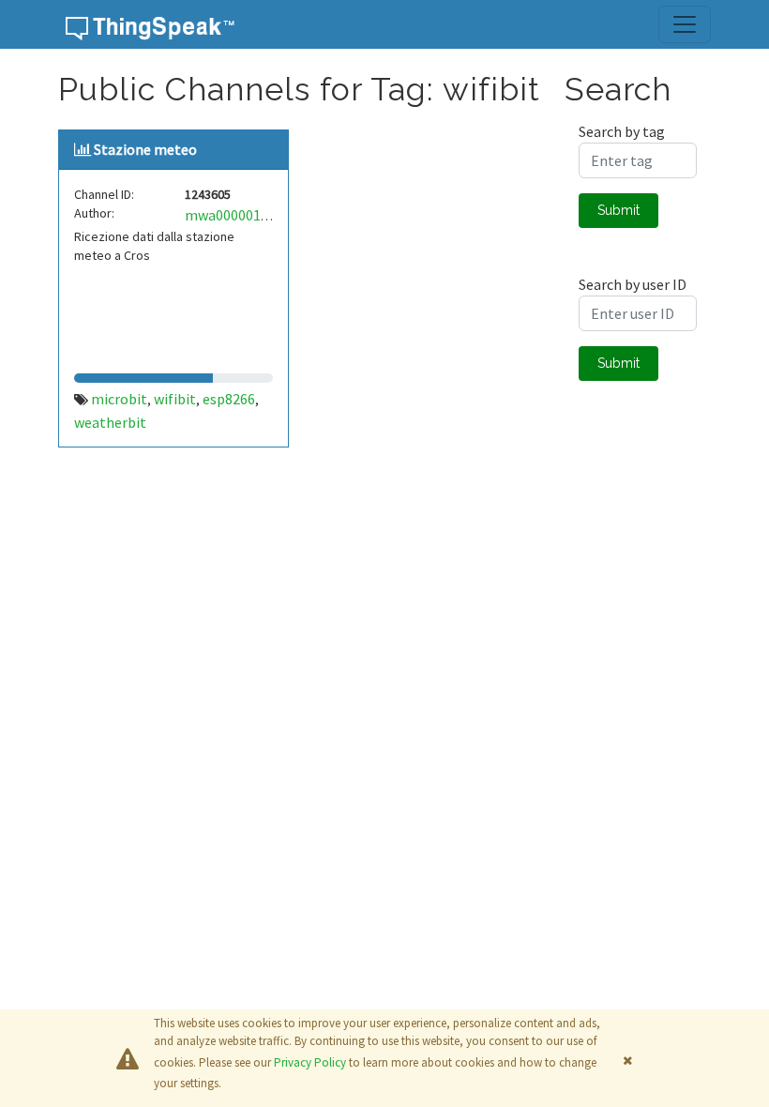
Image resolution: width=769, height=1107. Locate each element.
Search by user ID (632, 284)
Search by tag (622, 131)
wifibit (175, 398)
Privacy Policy (310, 1062)
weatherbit (110, 422)
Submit (618, 210)
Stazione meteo (145, 149)
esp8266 (229, 398)
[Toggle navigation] (684, 24)
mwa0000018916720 (249, 214)
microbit (119, 398)
